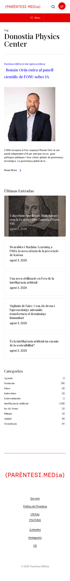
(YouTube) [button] (35, 519)
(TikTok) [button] (35, 514)
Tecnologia (10, 423)
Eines (7, 388)
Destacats (9, 383)
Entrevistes (10, 393)
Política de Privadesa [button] (35, 506)
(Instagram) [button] (35, 537)
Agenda (8, 378)
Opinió (8, 418)
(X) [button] (35, 545)
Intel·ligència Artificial (35, 64)
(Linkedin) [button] (35, 529)
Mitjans (8, 413)
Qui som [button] (35, 498)
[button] (62, 6)
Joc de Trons (11, 408)
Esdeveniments (12, 398)
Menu (37, 17)
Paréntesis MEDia (13, 64)
